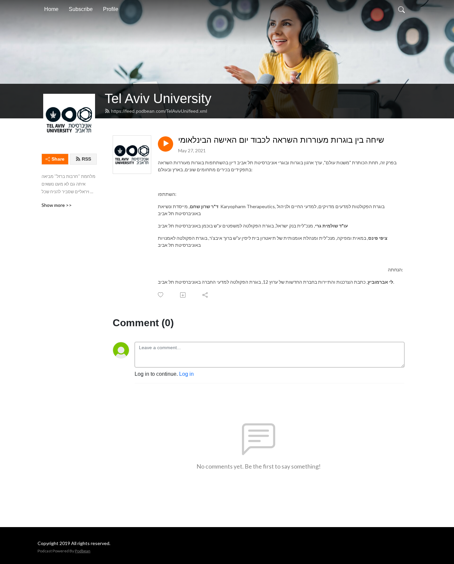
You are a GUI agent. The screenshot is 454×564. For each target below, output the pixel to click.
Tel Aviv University (158, 98)
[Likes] (161, 294)
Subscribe (81, 9)
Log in (186, 374)
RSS (86, 159)
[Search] (401, 9)
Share (58, 159)
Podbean (82, 550)
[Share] (205, 295)
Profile (110, 9)
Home (51, 9)
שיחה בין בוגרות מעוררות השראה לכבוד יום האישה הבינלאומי (281, 139)
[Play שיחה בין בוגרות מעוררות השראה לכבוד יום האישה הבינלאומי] (165, 144)
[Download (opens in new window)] (183, 295)
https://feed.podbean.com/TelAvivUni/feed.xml (159, 111)
